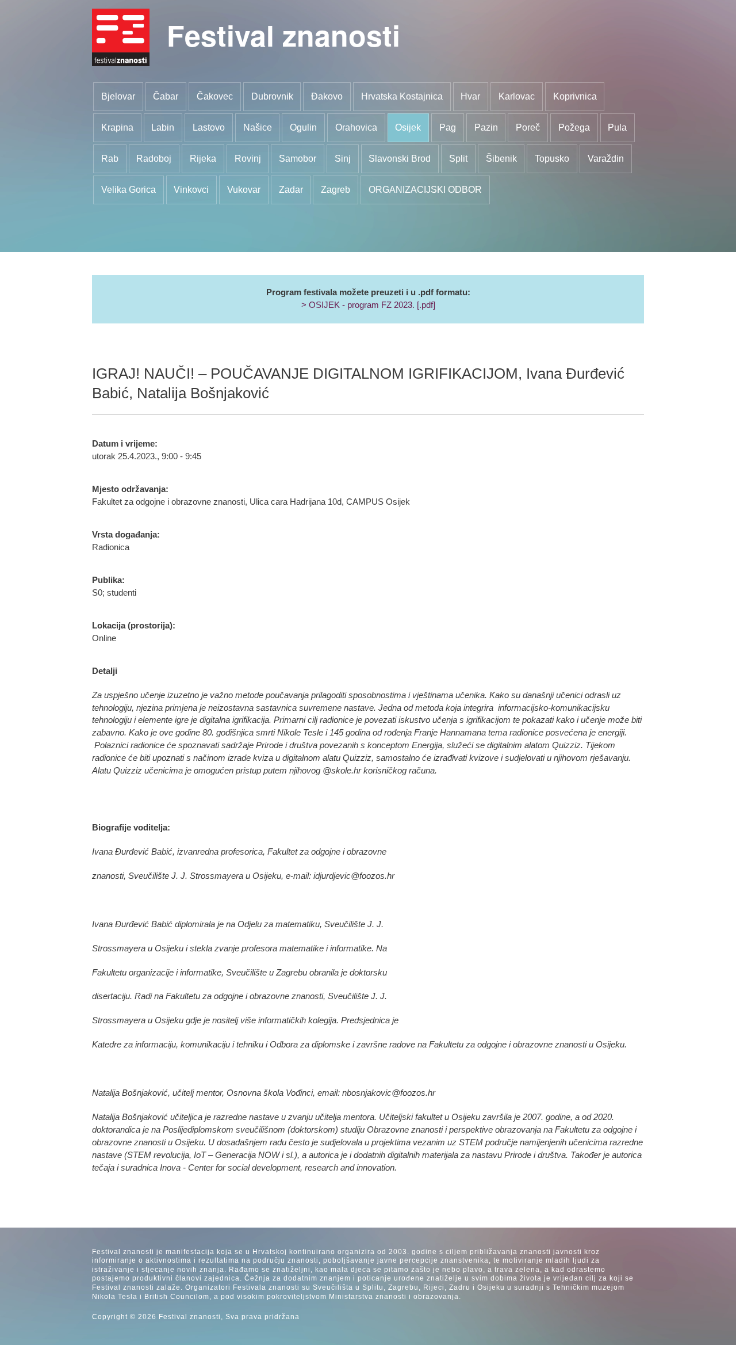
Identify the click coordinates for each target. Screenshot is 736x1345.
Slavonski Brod (400, 158)
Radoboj (153, 158)
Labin (162, 127)
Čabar (165, 96)
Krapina (117, 127)
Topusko (552, 158)
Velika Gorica (128, 190)
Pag (447, 127)
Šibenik (501, 158)
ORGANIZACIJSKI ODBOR (425, 190)
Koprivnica (575, 96)
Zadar (291, 190)
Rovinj (248, 158)
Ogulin (303, 127)
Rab (109, 158)
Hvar (470, 96)
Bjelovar (118, 96)
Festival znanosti (283, 34)
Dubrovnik (272, 96)
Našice (257, 127)
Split (458, 158)
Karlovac (517, 96)
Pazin (486, 127)
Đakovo (327, 96)
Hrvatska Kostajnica (402, 96)
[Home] (121, 37)
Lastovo (209, 127)
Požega (574, 127)
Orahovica (356, 127)
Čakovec (215, 96)
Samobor (297, 158)
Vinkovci (191, 190)
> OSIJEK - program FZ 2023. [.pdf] (368, 305)
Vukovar (243, 190)
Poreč (528, 127)
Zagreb (335, 190)
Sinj (343, 158)
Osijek (408, 127)
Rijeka (203, 158)
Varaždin (606, 158)
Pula (617, 127)
